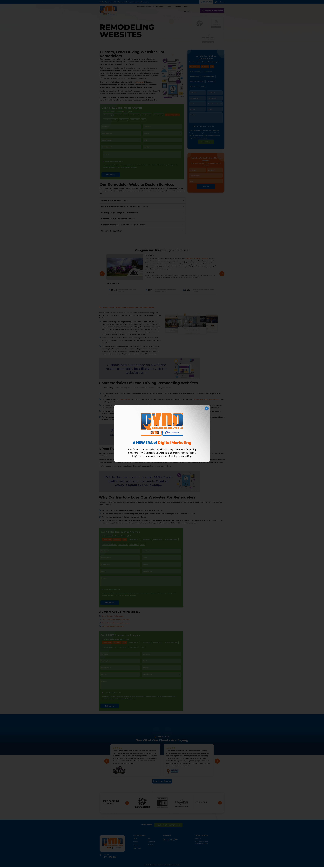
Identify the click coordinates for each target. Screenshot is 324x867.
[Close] (207, 408)
